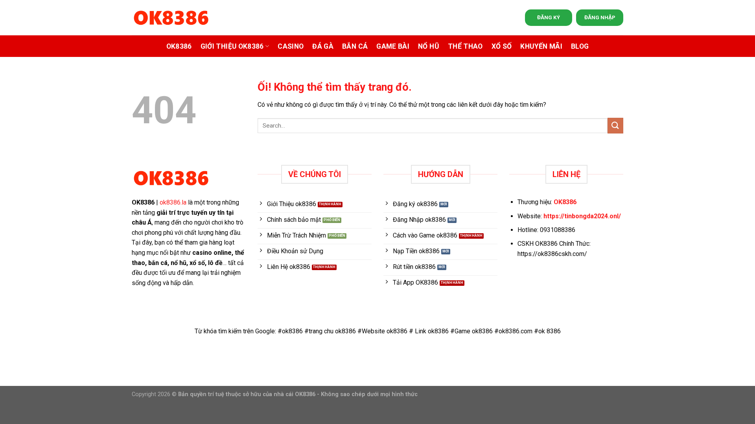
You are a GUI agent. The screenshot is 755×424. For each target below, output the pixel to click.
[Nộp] (615, 125)
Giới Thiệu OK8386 (232, 46)
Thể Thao (465, 46)
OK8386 (179, 46)
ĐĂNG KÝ (548, 17)
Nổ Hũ (428, 46)
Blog (580, 46)
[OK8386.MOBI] (171, 18)
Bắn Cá (355, 46)
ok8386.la (173, 202)
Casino (291, 46)
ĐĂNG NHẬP (599, 17)
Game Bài (392, 46)
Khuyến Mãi (541, 46)
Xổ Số (502, 46)
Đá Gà (322, 46)
